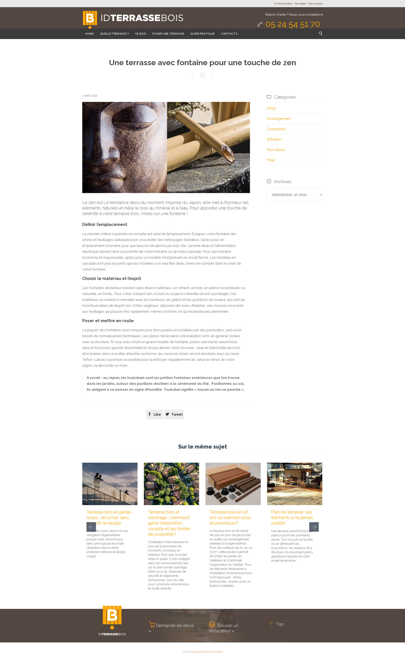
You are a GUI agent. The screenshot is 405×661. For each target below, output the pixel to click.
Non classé (276, 149)
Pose (271, 160)
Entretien (274, 139)
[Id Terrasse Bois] (132, 20)
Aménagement (279, 118)
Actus (271, 108)
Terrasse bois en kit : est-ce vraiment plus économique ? (230, 518)
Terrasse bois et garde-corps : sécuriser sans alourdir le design (109, 518)
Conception (276, 129)
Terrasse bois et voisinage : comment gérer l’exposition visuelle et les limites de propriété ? (169, 523)
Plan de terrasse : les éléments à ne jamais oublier (292, 518)
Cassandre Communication (207, 651)
